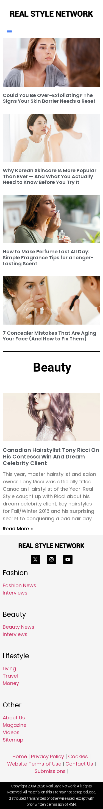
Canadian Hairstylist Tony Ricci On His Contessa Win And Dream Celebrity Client (51, 456)
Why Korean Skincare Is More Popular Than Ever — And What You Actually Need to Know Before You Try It (49, 176)
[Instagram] (51, 559)
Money (11, 683)
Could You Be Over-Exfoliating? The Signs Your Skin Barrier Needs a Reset (49, 98)
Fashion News (19, 585)
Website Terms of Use (34, 763)
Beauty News (18, 626)
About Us (14, 717)
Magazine (14, 725)
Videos (11, 732)
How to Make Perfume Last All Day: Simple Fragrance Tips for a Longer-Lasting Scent (48, 257)
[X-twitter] (35, 559)
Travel (10, 675)
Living (9, 668)
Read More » (18, 528)
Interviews (15, 592)
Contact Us (79, 763)
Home (19, 756)
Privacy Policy (47, 756)
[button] (9, 31)
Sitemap (13, 739)
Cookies (78, 756)
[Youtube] (68, 559)
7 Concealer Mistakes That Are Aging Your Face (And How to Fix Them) (49, 336)
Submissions (50, 771)
